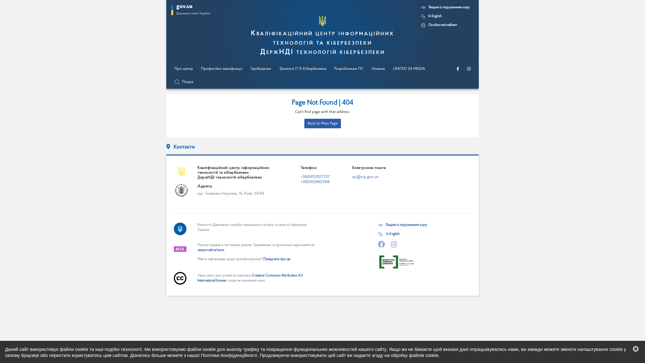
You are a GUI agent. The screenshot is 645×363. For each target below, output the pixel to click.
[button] (635, 348)
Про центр (183, 69)
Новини (378, 69)
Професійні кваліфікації (221, 69)
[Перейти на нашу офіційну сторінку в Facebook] (458, 69)
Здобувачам (260, 69)
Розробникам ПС (349, 69)
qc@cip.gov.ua (365, 177)
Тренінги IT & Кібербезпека (302, 69)
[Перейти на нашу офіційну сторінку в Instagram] (469, 69)
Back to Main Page (323, 124)
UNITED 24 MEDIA (409, 69)
